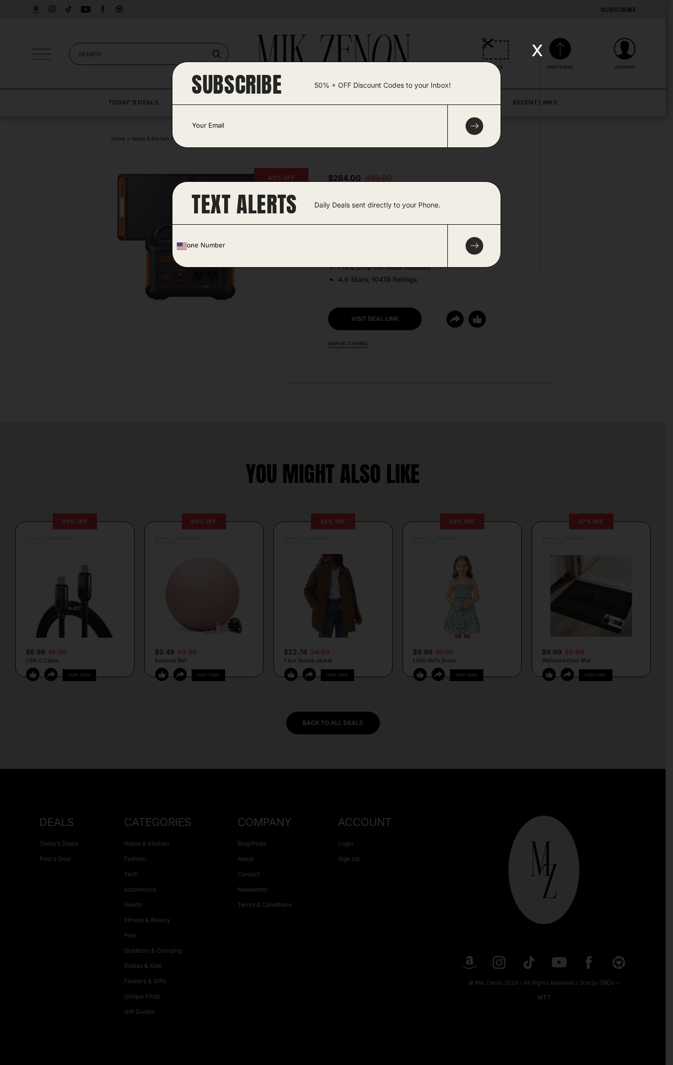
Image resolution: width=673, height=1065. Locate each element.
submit (474, 126)
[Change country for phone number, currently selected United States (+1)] (184, 246)
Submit (474, 246)
